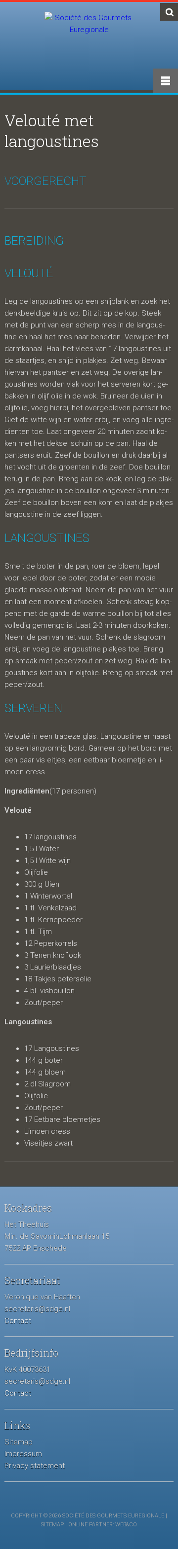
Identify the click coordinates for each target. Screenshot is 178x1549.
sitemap (52, 1524)
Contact (17, 1320)
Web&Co (126, 1524)
